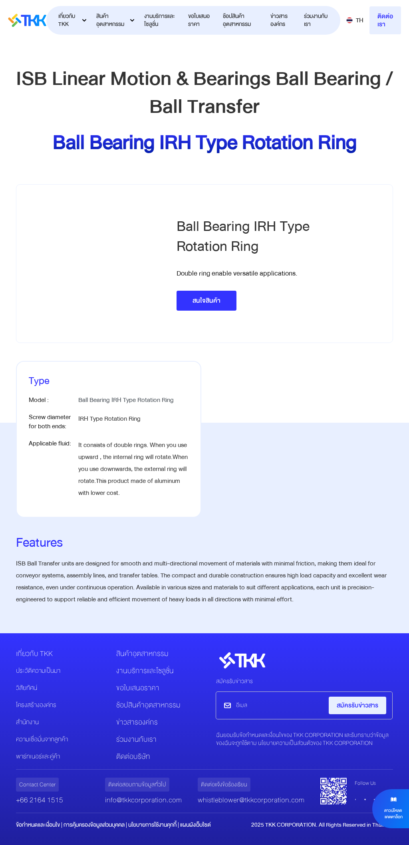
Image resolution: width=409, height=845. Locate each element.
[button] (354, 20)
